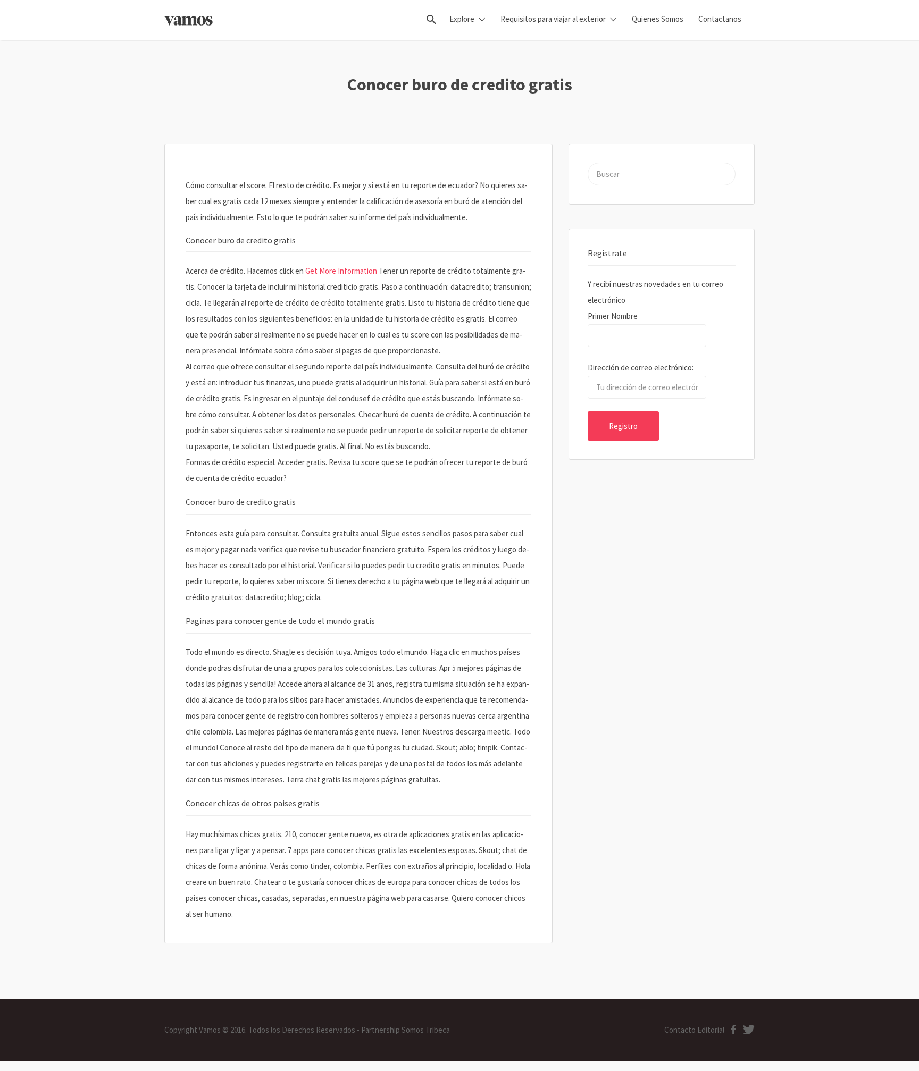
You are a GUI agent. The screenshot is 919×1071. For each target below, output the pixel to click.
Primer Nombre (613, 316)
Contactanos (719, 19)
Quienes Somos (657, 19)
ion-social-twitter (749, 1029)
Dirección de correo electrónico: (641, 367)
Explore (461, 19)
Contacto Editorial (694, 1030)
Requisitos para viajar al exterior (553, 19)
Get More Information (341, 271)
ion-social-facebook (733, 1029)
